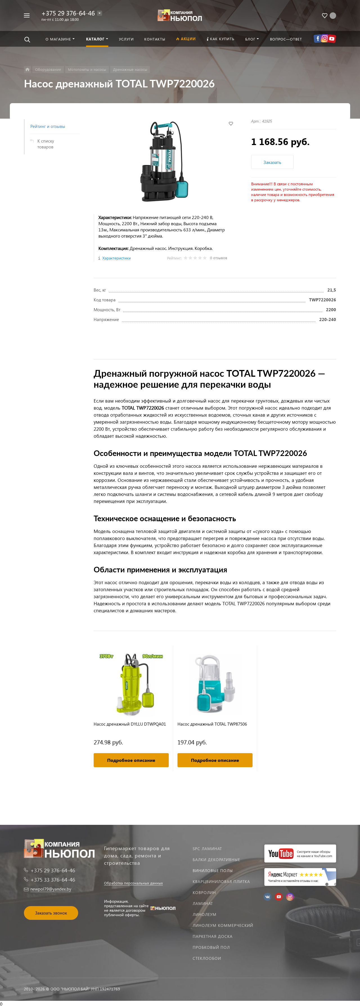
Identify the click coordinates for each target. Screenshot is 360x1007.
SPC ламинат (207, 848)
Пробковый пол (211, 947)
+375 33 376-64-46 (52, 879)
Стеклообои (207, 958)
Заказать (272, 162)
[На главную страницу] (180, 15)
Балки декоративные (216, 859)
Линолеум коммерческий (223, 925)
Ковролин (204, 892)
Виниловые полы (213, 870)
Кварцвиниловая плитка (221, 881)
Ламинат (203, 903)
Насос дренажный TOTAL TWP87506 (212, 724)
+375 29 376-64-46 (68, 12)
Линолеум (205, 914)
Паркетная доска (213, 936)
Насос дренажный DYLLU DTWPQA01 (130, 724)
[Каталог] (27, 69)
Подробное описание (131, 760)
